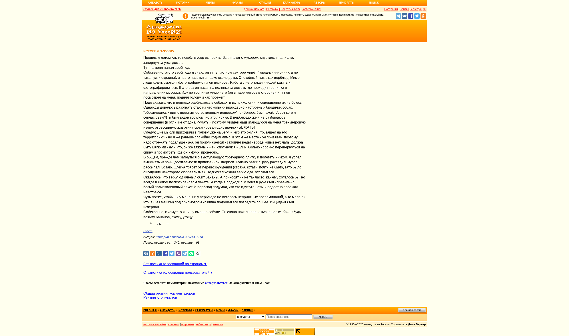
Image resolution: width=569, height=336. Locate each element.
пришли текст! (412, 310)
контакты (173, 324)
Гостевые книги (311, 9)
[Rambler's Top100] (264, 331)
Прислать (346, 2)
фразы (233, 310)
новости (218, 324)
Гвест (147, 231)
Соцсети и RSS (290, 9)
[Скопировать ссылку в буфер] (197, 254)
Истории (183, 2)
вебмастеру (203, 324)
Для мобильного (254, 9)
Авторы (320, 2)
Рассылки (272, 9)
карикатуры (204, 310)
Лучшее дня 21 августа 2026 (162, 9)
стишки (247, 310)
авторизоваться (216, 283)
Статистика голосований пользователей (176, 272)
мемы (220, 310)
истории (185, 310)
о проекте (187, 324)
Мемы (210, 2)
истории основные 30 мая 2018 (179, 237)
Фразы (237, 2)
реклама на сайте (154, 324)
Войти (404, 9)
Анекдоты (155, 2)
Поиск (374, 2)
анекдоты (167, 310)
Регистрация (418, 9)
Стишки (265, 2)
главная (150, 310)
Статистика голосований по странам (173, 264)
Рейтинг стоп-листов (160, 297)
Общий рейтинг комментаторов (169, 293)
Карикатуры (292, 2)
